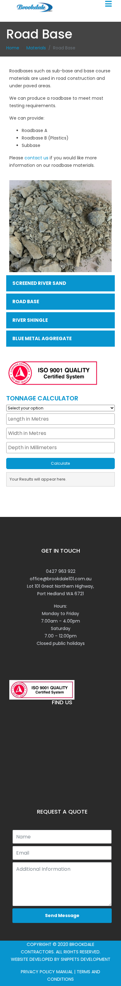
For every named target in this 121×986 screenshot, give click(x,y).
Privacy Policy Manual (47, 972)
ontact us (37, 158)
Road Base (25, 301)
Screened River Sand (39, 283)
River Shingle (30, 320)
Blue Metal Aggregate (42, 338)
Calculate (60, 463)
